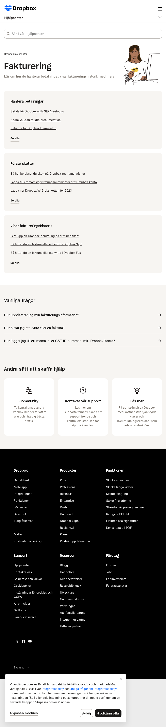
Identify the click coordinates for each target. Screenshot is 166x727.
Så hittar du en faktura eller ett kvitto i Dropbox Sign (46, 244)
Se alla (15, 138)
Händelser (67, 572)
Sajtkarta (20, 610)
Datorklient (21, 480)
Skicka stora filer (117, 480)
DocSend (66, 514)
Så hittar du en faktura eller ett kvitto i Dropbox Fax (46, 252)
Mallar (18, 534)
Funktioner (21, 500)
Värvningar (67, 606)
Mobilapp (20, 487)
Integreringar (23, 493)
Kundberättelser (71, 579)
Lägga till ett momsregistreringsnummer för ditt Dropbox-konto (54, 182)
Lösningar (20, 507)
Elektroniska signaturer (122, 520)
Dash (63, 507)
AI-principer (22, 603)
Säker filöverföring (118, 500)
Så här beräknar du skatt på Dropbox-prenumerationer (48, 173)
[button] (8, 33)
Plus (63, 480)
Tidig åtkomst (23, 520)
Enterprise (67, 500)
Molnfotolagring (117, 493)
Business (66, 493)
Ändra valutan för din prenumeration (36, 120)
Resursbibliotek (70, 585)
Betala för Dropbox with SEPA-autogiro (37, 111)
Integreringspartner (73, 619)
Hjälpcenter (13, 18)
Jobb (109, 572)
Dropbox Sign (69, 520)
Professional (68, 487)
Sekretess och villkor (28, 579)
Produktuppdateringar (75, 541)
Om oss (111, 565)
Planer (64, 534)
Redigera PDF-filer (119, 514)
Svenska (19, 667)
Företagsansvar (116, 585)
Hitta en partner (71, 626)
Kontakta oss (23, 572)
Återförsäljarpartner (73, 612)
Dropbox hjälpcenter (15, 54)
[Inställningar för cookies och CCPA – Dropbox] (65, 698)
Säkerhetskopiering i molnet (125, 507)
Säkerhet (20, 514)
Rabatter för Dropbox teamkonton (33, 128)
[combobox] (87, 33)
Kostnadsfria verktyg (28, 541)
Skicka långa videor (119, 487)
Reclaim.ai (67, 527)
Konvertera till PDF (119, 527)
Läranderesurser (25, 617)
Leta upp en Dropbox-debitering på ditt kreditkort (45, 236)
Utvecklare (67, 592)
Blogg (64, 565)
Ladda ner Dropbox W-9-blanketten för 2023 (41, 190)
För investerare (116, 579)
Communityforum (72, 599)
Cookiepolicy (22, 585)
